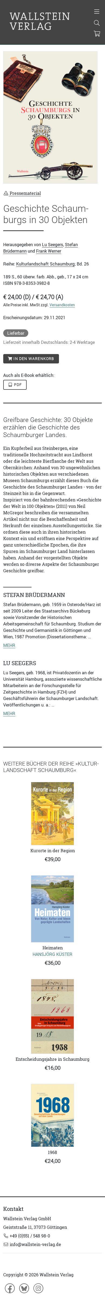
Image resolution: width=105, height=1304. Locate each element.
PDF (17, 385)
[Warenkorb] (97, 34)
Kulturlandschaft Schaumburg (45, 264)
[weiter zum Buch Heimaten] (52, 909)
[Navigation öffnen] (97, 12)
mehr (9, 645)
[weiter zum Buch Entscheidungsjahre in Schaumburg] (52, 1016)
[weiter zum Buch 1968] (52, 1115)
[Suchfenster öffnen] (97, 23)
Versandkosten (62, 304)
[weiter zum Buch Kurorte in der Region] (52, 813)
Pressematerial (25, 193)
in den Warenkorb (33, 358)
